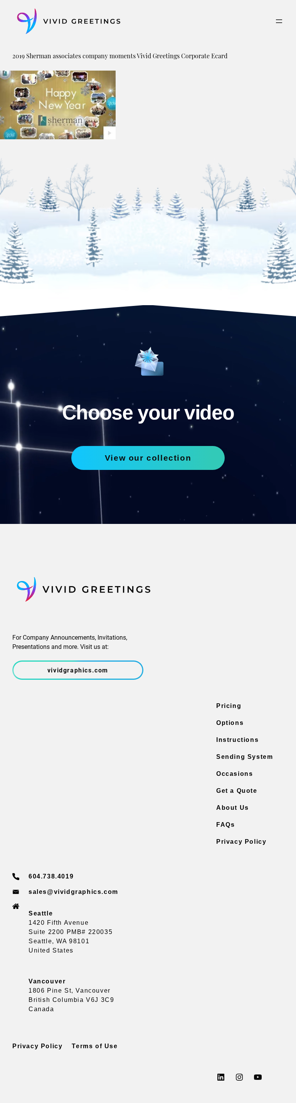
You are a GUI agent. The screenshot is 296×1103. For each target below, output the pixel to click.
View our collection (148, 457)
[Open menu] (279, 21)
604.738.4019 (51, 876)
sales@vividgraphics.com (73, 891)
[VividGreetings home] (66, 21)
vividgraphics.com (77, 670)
